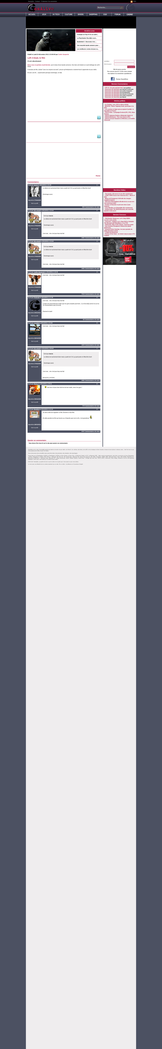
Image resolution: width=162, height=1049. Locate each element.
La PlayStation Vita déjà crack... (87, 38)
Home (98, 176)
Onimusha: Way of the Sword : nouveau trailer (119, 224)
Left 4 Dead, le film (36, 58)
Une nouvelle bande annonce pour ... (88, 45)
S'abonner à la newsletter (49, 1)
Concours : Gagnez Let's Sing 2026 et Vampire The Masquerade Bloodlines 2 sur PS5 (119, 222)
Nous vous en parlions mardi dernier (39, 65)
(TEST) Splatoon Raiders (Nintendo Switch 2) (119, 115)
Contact (37, 1)
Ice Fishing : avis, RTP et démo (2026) (116, 104)
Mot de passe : (108, 64)
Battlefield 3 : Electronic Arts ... (86, 42)
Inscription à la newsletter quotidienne (119, 73)
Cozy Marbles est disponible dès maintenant (119, 208)
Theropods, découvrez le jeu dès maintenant (119, 194)
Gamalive (31, 1)
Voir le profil (34, 203)
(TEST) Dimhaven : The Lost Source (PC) (117, 117)
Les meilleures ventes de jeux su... (88, 49)
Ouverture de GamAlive (112, 89)
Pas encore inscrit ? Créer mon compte (119, 71)
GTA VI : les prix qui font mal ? (114, 88)
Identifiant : (107, 61)
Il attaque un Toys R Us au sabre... (87, 34)
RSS (134, 1)
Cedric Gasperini (63, 54)
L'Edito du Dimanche (111, 232)
